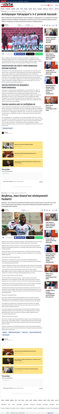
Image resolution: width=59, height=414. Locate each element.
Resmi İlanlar (52, 404)
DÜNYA (22, 400)
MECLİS (30, 400)
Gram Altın (35, 408)
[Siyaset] (51, 32)
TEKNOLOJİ (40, 400)
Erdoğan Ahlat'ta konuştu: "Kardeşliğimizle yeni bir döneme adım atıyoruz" (50, 294)
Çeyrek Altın (22, 408)
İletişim (56, 1)
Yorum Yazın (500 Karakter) (7, 171)
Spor (9, 11)
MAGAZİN (35, 400)
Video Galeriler (19, 404)
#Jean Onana (24, 332)
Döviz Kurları (9, 1)
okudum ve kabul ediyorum (13, 181)
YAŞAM (26, 400)
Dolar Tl (17, 408)
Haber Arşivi (26, 1)
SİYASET (2, 400)
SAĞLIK (52, 400)
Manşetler (53, 1)
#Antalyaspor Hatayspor (7, 128)
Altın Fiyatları (14, 1)
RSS (8, 412)
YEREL (16, 400)
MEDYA (45, 400)
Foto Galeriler (26, 404)
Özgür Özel (7, 408)
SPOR (19, 400)
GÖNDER (41, 181)
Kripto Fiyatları (20, 1)
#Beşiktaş (5, 332)
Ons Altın (2, 408)
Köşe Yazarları (47, 1)
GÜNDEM (12, 400)
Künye (9, 404)
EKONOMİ (7, 400)
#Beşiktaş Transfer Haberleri (14, 332)
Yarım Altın (47, 408)
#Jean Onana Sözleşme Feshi (35, 332)
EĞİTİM (48, 400)
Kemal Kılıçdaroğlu (41, 408)
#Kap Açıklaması (6, 334)
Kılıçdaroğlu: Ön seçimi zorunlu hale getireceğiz (51, 72)
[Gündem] (51, 48)
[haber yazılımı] (50, 412)
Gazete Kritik (4, 11)
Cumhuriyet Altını (28, 408)
